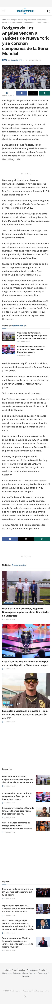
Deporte (8, 603)
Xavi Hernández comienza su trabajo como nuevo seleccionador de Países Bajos (17, 825)
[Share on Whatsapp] (44, 93)
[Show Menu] (3, 11)
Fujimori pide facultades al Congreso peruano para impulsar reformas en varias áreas (18, 908)
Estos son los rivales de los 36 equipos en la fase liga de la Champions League (31, 349)
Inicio (7, 970)
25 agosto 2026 (9, 832)
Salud (32, 973)
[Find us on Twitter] (25, 996)
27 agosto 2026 (24, 355)
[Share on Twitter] (33, 93)
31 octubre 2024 (33, 60)
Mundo (42, 970)
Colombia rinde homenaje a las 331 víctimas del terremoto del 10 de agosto (17, 892)
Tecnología (42, 973)
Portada (5, 20)
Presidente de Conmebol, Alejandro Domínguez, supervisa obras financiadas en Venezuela (32, 335)
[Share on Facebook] (21, 93)
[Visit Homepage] (26, 11)
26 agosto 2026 (9, 722)
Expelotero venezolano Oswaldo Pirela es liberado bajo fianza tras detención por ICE (25, 714)
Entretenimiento (20, 973)
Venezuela (31, 970)
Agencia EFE (16, 60)
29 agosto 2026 (24, 341)
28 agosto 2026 (9, 933)
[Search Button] (48, 11)
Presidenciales (18, 970)
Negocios (6, 973)
